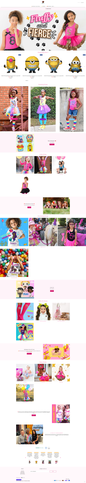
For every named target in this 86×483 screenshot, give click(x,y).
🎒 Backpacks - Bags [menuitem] (50, 6)
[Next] (84, 66)
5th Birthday (25, 174)
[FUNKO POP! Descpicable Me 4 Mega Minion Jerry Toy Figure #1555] (32, 64)
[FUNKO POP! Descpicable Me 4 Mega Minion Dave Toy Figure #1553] (53, 64)
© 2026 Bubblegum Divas (20, 480)
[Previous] (1, 66)
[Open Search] (78, 2)
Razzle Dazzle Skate (14, 277)
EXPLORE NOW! (52, 144)
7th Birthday (61, 174)
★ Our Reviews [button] (85, 242)
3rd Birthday (61, 382)
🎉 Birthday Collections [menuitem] (35, 6)
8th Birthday (25, 194)
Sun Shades (25, 341)
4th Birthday (25, 402)
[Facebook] (16, 477)
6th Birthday (43, 174)
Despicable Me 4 (43, 52)
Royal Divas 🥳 (43, 119)
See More (29, 207)
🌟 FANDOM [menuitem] (43, 6)
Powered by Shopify (27, 480)
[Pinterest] (20, 477)
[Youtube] (21, 477)
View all (27, 80)
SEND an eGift (29, 353)
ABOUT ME (33, 415)
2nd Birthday (43, 382)
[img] (29, 452)
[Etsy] (24, 477)
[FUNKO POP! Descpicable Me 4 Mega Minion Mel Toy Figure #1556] (10, 64)
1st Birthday (25, 382)
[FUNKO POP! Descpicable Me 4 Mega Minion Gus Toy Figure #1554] (75, 64)
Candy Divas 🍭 (71, 119)
